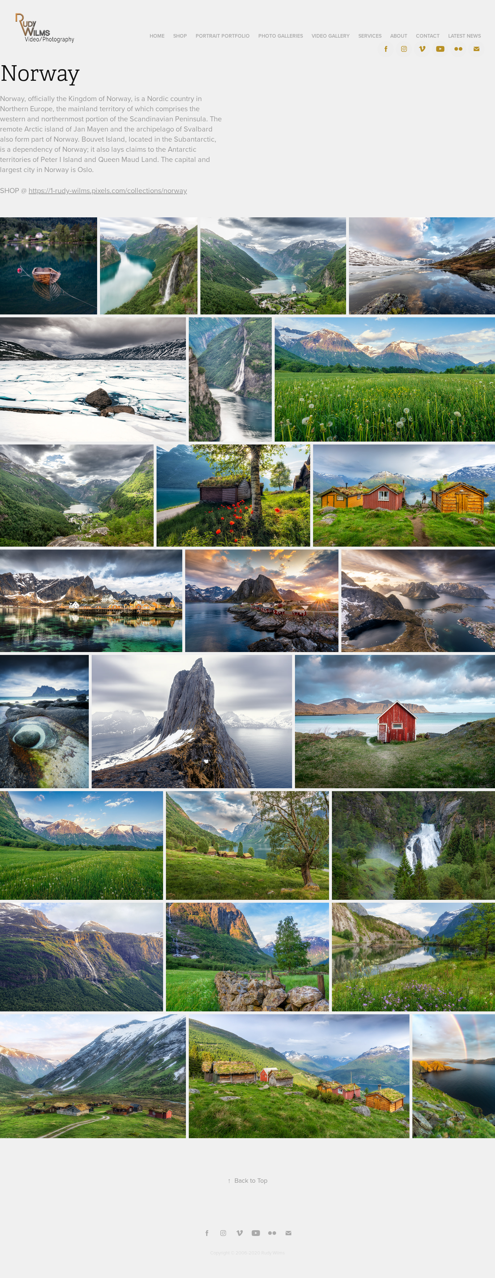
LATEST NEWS (464, 35)
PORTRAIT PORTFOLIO (223, 35)
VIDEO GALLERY (331, 35)
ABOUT (398, 35)
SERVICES (370, 35)
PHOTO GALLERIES (280, 35)
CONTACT (428, 35)
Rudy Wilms (273, 1252)
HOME (157, 35)
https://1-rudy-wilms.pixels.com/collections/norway (108, 190)
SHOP (180, 35)
